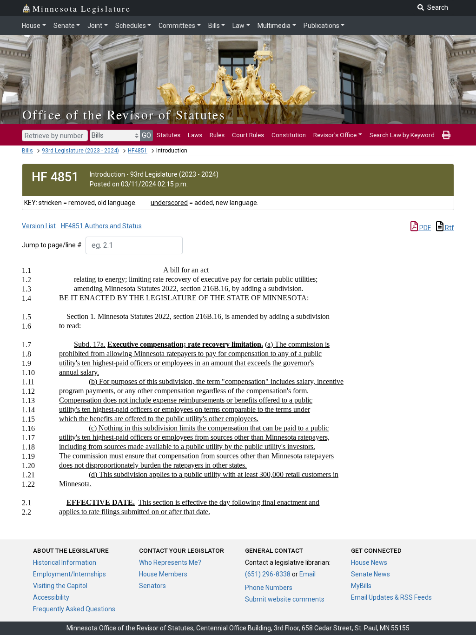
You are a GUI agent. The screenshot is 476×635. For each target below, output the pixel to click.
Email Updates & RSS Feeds (391, 597)
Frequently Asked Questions (74, 609)
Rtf (448, 228)
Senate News (370, 574)
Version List (39, 226)
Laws (195, 135)
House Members (163, 574)
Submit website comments (284, 599)
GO (146, 135)
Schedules (130, 25)
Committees (177, 25)
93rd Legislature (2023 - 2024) (80, 150)
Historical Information (64, 562)
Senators (152, 585)
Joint (94, 25)
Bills (214, 25)
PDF (424, 228)
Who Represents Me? (170, 562)
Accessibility (51, 597)
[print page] (446, 135)
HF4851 (137, 150)
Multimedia (274, 25)
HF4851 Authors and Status (101, 226)
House (31, 25)
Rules (217, 135)
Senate (64, 25)
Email (307, 574)
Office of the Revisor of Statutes (123, 114)
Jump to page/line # (52, 245)
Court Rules (248, 135)
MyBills (361, 585)
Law (238, 25)
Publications (321, 25)
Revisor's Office (335, 135)
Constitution (288, 135)
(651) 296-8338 (268, 574)
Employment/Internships (69, 574)
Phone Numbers (268, 587)
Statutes (168, 135)
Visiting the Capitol (60, 585)
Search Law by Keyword (402, 135)
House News (369, 562)
